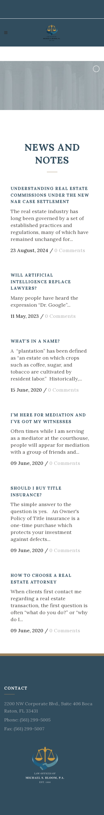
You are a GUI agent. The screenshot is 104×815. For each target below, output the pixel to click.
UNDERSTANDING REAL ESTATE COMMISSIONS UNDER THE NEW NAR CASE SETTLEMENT (50, 195)
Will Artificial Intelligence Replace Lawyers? (41, 281)
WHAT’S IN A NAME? (35, 341)
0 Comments (69, 250)
